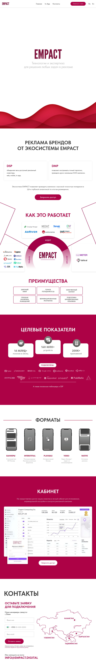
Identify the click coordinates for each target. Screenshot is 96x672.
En (93, 4)
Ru (89, 4)
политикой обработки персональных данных (16, 647)
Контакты (56, 4)
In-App (47, 4)
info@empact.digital (21, 657)
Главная (39, 4)
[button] (48, 197)
